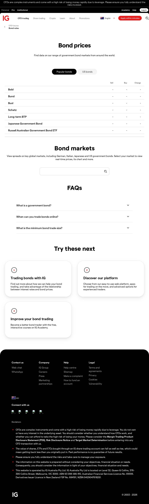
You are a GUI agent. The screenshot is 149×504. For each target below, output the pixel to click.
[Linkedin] (13, 412)
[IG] (6, 18)
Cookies (93, 379)
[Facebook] (27, 412)
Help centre (70, 367)
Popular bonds (64, 71)
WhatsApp (17, 371)
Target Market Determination (91, 440)
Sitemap (68, 371)
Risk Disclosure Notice (58, 440)
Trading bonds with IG (28, 278)
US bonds (87, 71)
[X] (20, 412)
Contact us (17, 362)
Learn (62, 18)
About (72, 18)
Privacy (92, 375)
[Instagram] (41, 412)
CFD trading (23, 18)
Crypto (52, 18)
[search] (147, 18)
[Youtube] (34, 412)
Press (41, 376)
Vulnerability (95, 383)
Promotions (84, 18)
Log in (144, 10)
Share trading (39, 18)
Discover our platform (100, 278)
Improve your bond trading (32, 319)
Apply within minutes (130, 18)
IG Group (43, 367)
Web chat (17, 367)
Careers (43, 371)
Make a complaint (73, 376)
